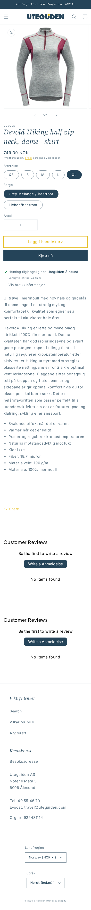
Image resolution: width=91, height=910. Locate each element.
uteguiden (39, 901)
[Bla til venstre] (35, 115)
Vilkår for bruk (22, 722)
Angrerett (18, 733)
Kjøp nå (45, 255)
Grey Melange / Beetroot (31, 194)
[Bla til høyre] (56, 115)
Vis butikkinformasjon (27, 285)
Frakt (28, 157)
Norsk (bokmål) (42, 882)
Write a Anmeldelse (45, 563)
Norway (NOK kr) (42, 857)
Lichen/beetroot (23, 205)
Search (16, 711)
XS (11, 175)
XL (74, 175)
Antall (8, 216)
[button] (6, 16)
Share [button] (14, 509)
